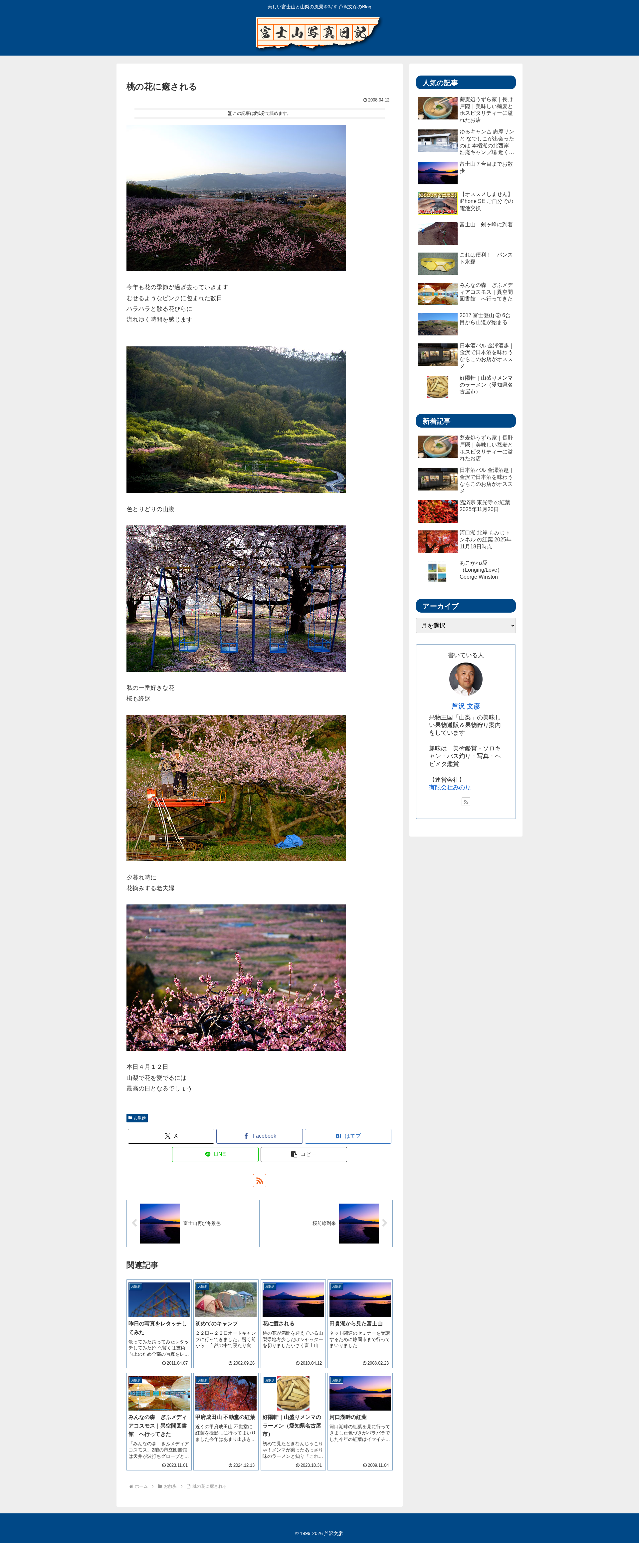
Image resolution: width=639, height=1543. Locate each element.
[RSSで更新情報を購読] (259, 1180)
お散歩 (140, 1117)
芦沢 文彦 (466, 706)
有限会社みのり (450, 787)
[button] (304, 1154)
